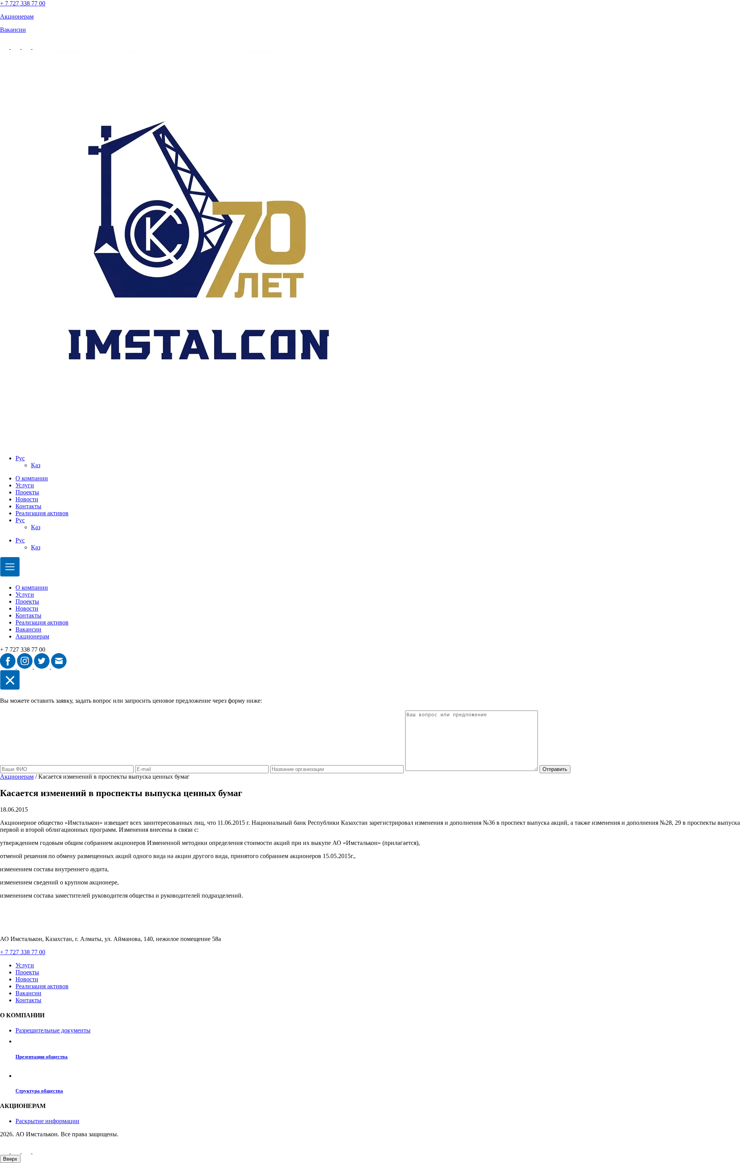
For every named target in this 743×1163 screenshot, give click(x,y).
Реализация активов (41, 513)
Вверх (10, 1159)
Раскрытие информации (47, 1121)
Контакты (28, 506)
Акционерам (32, 636)
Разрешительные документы (53, 1030)
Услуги (24, 485)
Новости (26, 499)
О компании (31, 478)
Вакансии (28, 629)
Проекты (27, 492)
